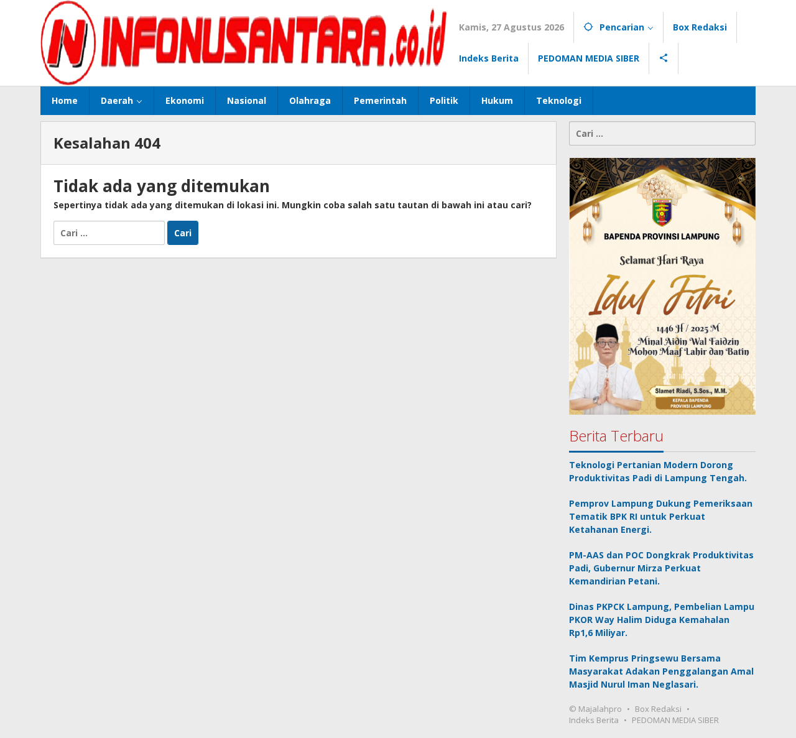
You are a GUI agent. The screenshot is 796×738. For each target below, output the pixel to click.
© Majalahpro (595, 708)
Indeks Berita (594, 720)
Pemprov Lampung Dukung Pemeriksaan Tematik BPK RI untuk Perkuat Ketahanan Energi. (660, 516)
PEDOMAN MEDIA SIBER (675, 720)
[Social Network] (663, 58)
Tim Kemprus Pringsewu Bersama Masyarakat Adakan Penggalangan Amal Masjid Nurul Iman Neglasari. (661, 671)
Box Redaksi (658, 708)
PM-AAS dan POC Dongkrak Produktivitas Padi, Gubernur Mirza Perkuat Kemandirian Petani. (661, 568)
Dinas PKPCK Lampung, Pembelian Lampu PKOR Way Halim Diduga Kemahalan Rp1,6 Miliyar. (661, 620)
